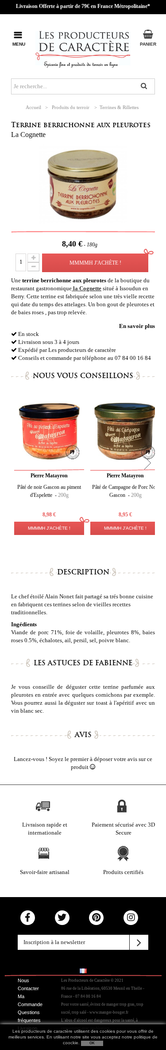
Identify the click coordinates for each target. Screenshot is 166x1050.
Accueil (33, 107)
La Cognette (28, 134)
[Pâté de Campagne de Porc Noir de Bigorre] (49, 431)
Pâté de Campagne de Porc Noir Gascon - (125, 491)
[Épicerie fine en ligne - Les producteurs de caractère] (83, 47)
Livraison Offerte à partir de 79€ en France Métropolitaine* (83, 6)
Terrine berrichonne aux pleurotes (81, 125)
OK (92, 1043)
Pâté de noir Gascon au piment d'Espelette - (49, 491)
